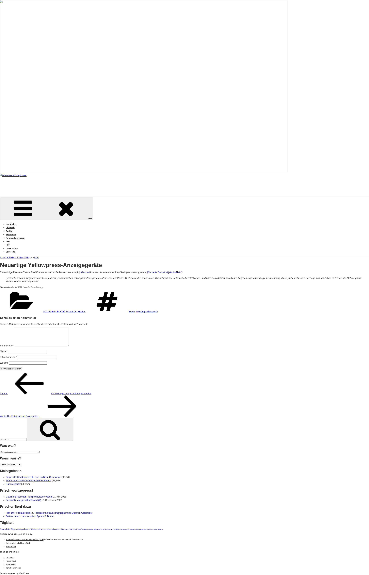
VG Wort (84, 529)
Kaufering (65, 529)
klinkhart (85, 272)
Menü (90, 218)
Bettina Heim (12, 516)
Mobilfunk (140, 529)
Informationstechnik (54, 529)
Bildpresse (11, 234)
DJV (70, 529)
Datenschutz (12, 248)
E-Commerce (122, 529)
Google (102, 529)
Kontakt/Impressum (15, 238)
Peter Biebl (11, 546)
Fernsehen (133, 529)
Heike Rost (11, 561)
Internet (27, 529)
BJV (128, 529)
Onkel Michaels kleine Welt (18, 543)
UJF (36, 257)
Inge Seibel (11, 564)
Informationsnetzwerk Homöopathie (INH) (25, 539)
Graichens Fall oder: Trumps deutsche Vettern (29, 496)
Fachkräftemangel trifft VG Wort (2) (23, 500)
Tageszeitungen (17, 529)
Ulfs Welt (10, 227)
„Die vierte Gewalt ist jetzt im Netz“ (164, 272)
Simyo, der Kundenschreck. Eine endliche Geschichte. (33, 477)
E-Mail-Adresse (8, 357)
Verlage (44, 529)
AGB (8, 241)
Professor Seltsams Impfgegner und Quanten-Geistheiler (63, 513)
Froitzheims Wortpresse (41, 184)
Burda (132, 311)
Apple (149, 529)
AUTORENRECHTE (54, 311)
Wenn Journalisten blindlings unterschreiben (28, 480)
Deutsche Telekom (157, 529)
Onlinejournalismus (93, 529)
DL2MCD (10, 557)
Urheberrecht (36, 529)
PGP (8, 245)
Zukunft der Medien (75, 311)
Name (4, 351)
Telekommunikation (111, 529)
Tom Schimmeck (13, 568)
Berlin (145, 529)
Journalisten (5, 529)
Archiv (9, 231)
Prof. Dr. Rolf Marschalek (18, 513)
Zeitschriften (76, 529)
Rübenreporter (13, 484)
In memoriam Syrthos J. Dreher (38, 516)
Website (4, 363)
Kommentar (6, 345)
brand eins (11, 224)
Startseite (10, 252)
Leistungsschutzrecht (147, 311)
